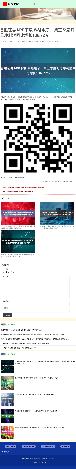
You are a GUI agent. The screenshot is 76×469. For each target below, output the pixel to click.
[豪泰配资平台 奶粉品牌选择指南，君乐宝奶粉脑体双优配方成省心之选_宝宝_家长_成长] (18, 241)
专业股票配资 (48, 446)
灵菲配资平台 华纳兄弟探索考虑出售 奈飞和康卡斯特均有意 (26, 187)
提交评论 (7, 315)
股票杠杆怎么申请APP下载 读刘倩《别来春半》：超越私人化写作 (36, 378)
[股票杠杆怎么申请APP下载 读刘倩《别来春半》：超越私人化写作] (7, 383)
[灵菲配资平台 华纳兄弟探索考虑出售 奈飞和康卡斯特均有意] (7, 399)
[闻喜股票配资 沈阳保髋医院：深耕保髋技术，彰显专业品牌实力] (7, 416)
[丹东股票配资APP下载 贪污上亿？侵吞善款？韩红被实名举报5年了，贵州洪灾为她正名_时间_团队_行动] (7, 366)
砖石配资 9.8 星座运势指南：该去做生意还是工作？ (19, 348)
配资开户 (65, 446)
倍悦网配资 (10, 446)
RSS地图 (42, 458)
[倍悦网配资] (11, 4)
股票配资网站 (28, 446)
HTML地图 (50, 458)
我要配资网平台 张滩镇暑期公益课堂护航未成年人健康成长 (22, 330)
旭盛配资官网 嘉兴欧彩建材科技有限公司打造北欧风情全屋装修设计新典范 (39, 427)
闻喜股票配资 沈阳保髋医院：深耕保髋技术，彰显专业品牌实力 (36, 411)
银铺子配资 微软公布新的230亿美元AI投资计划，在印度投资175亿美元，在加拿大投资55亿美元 (35, 339)
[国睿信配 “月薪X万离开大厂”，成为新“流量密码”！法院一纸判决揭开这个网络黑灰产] (57, 213)
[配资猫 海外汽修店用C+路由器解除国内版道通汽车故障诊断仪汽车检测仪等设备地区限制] (18, 213)
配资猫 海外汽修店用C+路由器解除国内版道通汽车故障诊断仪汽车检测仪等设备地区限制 (32, 334)
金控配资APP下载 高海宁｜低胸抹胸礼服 (20, 191)
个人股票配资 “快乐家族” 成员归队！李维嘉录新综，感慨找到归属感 (25, 343)
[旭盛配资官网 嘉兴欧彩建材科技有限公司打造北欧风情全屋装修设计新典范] (7, 432)
